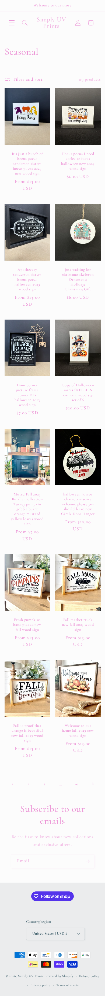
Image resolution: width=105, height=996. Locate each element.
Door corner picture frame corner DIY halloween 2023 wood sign (27, 395)
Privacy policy (40, 985)
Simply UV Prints (30, 976)
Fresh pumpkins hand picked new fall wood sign (27, 624)
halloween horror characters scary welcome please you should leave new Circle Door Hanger (77, 504)
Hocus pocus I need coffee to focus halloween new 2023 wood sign (77, 161)
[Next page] (92, 783)
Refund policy (89, 976)
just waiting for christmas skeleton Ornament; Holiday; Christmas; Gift (78, 279)
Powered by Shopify (59, 976)
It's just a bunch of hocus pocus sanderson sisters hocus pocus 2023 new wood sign (27, 163)
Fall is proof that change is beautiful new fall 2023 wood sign (27, 733)
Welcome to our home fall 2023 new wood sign (78, 730)
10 (76, 784)
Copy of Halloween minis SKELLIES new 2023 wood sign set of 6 (77, 392)
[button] (11, 22)
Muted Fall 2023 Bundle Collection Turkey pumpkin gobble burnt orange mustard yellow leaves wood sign (27, 509)
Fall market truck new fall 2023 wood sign (78, 624)
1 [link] (12, 784)
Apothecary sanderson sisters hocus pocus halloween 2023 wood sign (27, 279)
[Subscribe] (87, 861)
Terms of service (68, 985)
